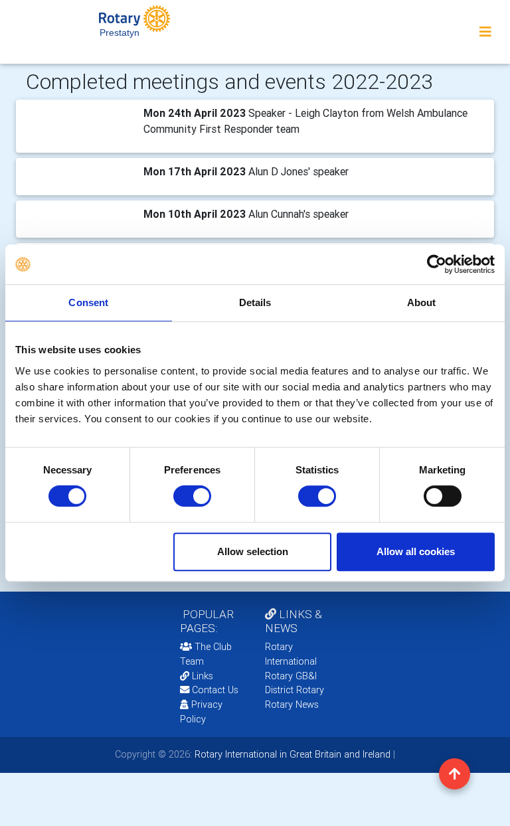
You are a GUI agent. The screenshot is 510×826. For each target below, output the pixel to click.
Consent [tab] (88, 302)
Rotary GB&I (291, 676)
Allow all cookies (416, 551)
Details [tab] (255, 302)
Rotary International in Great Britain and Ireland (291, 754)
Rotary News (292, 704)
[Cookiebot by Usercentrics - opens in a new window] (437, 264)
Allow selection (252, 551)
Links (202, 676)
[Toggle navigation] (485, 32)
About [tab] (421, 302)
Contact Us (213, 690)
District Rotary (294, 690)
